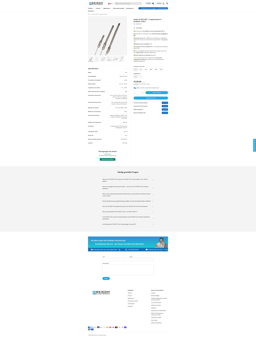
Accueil (89, 14)
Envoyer (106, 278)
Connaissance (129, 8)
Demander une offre (150, 98)
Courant (98, 8)
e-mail (130, 256)
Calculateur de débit (156, 317)
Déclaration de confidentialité (158, 310)
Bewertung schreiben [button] (107, 159)
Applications (106, 8)
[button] (167, 3)
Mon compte (154, 320)
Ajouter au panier (157, 92)
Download (164, 102)
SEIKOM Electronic (94, 335)
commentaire (105, 263)
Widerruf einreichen (156, 305)
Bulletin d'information (156, 323)
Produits (90, 8)
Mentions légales (155, 295)
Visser (138, 52)
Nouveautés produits (118, 8)
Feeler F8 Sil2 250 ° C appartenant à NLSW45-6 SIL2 (100, 14)
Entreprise (91, 11)
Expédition (136, 84)
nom (103, 256)
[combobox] (128, 3)
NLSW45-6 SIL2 (138, 61)
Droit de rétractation (156, 302)
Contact (153, 293)
